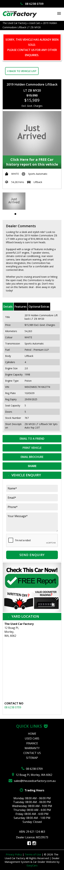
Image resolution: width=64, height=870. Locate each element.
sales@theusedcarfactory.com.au (34, 781)
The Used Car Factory (15, 23)
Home (32, 734)
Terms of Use (33, 854)
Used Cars (34, 23)
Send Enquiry (32, 555)
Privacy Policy (14, 854)
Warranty (32, 748)
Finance (32, 743)
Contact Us (32, 753)
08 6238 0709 (34, 4)
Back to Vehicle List (23, 71)
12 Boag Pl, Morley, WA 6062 (33, 775)
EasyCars (32, 865)
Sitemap (32, 758)
